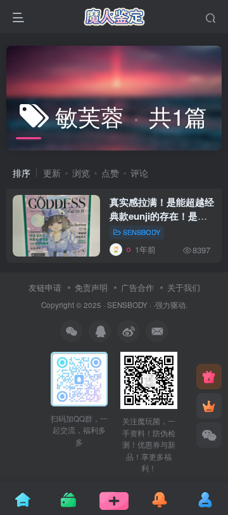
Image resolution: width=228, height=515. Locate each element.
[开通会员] (209, 405)
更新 (52, 172)
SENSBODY (141, 232)
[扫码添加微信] (209, 435)
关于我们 (183, 287)
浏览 (81, 172)
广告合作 (137, 287)
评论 (139, 172)
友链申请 (44, 287)
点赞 (110, 172)
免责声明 (91, 287)
